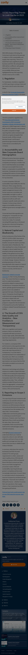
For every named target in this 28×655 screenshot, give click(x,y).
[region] (14, 105)
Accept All (14, 110)
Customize (20, 106)
